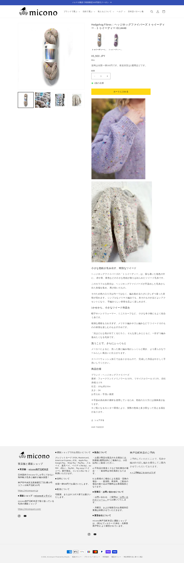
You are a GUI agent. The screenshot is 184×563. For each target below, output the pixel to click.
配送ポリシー (116, 557)
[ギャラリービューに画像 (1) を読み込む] (26, 100)
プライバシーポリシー (92, 557)
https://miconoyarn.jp (28, 490)
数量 (93, 71)
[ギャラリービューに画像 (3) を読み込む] (60, 100)
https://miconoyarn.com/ (29, 509)
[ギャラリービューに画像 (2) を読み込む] (43, 100)
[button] (71, 11)
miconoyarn (51, 557)
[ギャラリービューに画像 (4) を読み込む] (77, 100)
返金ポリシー (77, 557)
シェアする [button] (99, 420)
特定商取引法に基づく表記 (133, 557)
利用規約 (106, 557)
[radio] (99, 41)
